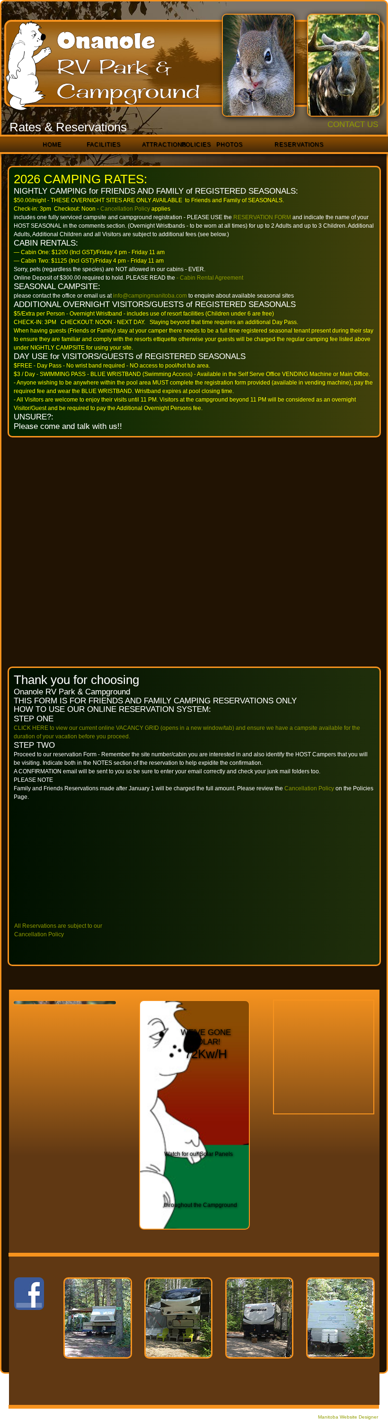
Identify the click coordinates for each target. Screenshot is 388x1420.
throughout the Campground (200, 1205)
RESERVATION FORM (261, 217)
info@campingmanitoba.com (150, 295)
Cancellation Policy (309, 788)
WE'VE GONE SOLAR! (206, 1037)
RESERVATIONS (299, 145)
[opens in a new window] (206, 1020)
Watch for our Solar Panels (198, 1154)
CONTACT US (352, 124)
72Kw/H (206, 1054)
